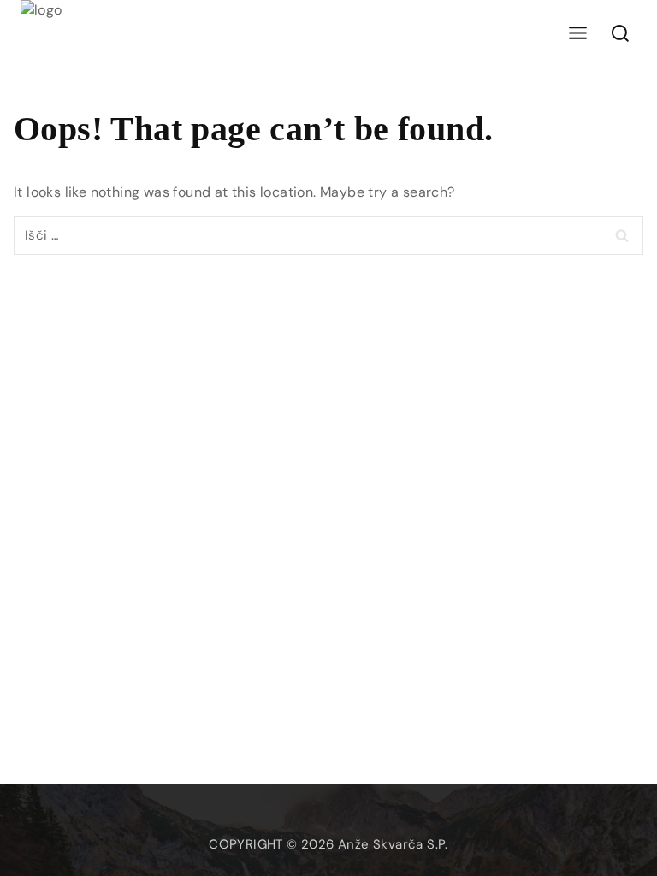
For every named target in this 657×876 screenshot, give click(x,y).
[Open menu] (577, 34)
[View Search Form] (620, 34)
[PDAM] (55, 34)
